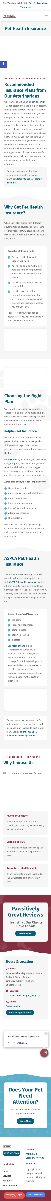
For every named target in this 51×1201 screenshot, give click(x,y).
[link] (3, 64)
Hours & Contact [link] (11, 1185)
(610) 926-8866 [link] (24, 179)
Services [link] (7, 1176)
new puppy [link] (29, 102)
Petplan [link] (13, 459)
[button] (44, 1053)
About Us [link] (7, 1180)
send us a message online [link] (22, 735)
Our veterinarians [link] (16, 646)
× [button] (46, 1033)
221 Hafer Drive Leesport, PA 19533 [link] (23, 995)
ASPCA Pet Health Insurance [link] (22, 582)
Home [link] (6, 1171)
